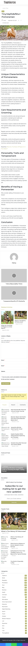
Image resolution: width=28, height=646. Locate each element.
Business (4, 589)
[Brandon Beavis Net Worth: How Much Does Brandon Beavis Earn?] (6, 421)
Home (3, 8)
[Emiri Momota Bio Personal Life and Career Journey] (6, 412)
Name (3, 360)
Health (3, 592)
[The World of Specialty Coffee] (5, 563)
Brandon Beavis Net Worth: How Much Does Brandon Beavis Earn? (18, 418)
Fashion (4, 597)
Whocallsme (5, 599)
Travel (3, 613)
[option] (14, 464)
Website (3, 371)
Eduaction (4, 604)
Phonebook (4, 582)
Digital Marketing (6, 609)
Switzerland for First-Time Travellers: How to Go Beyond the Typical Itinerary (18, 552)
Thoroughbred (5, 633)
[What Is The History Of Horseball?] (5, 539)
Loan (3, 630)
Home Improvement (7, 601)
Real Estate (5, 606)
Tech (3, 585)
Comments (23, 405)
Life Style (4, 594)
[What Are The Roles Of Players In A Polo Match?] (7, 317)
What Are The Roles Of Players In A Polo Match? (6, 327)
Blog (3, 587)
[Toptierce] (10, 2)
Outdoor (4, 616)
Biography (4, 580)
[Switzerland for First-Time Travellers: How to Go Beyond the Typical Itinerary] (5, 555)
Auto (3, 625)
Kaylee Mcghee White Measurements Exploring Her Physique (18, 435)
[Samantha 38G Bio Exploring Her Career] (6, 429)
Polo (7, 8)
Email (3, 365)
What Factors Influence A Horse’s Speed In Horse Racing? (18, 545)
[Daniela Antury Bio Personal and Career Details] (6, 445)
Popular (4, 405)
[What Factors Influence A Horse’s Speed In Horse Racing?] (5, 546)
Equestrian (4, 623)
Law (3, 621)
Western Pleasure (6, 618)
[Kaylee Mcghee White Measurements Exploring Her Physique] (6, 437)
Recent (13, 405)
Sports (3, 611)
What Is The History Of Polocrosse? (20, 321)
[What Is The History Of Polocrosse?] (21, 315)
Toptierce (4, 575)
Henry (5, 20)
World (3, 578)
